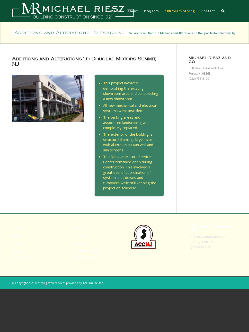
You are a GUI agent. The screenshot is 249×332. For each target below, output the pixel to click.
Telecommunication (86, 258)
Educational (80, 236)
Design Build (81, 228)
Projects (18, 250)
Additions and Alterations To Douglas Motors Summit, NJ (97, 32)
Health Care (80, 243)
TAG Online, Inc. (93, 283)
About (16, 236)
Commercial (20, 258)
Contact (17, 243)
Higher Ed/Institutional (88, 250)
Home (152, 33)
